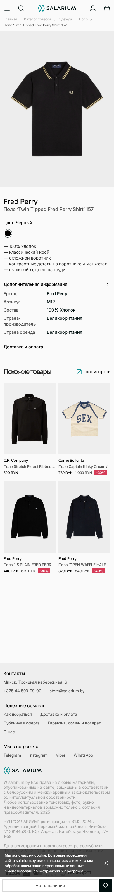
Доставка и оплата (58, 714)
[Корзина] (107, 8)
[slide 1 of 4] (84, 418)
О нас (9, 731)
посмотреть (98, 371)
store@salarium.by (67, 690)
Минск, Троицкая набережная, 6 (35, 681)
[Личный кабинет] (93, 8)
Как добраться (18, 714)
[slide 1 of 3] (30, 516)
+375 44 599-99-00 (23, 690)
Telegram (12, 755)
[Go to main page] (57, 8)
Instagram (38, 755)
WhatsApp (83, 755)
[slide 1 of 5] (30, 418)
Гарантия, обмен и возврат (74, 722)
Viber (60, 755)
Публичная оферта (22, 722)
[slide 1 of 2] (84, 516)
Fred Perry (21, 201)
